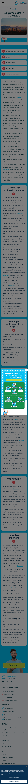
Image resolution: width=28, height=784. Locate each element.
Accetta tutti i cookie (14, 781)
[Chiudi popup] (26, 370)
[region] (14, 774)
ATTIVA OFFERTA (14, 380)
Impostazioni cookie (14, 777)
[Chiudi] (26, 766)
